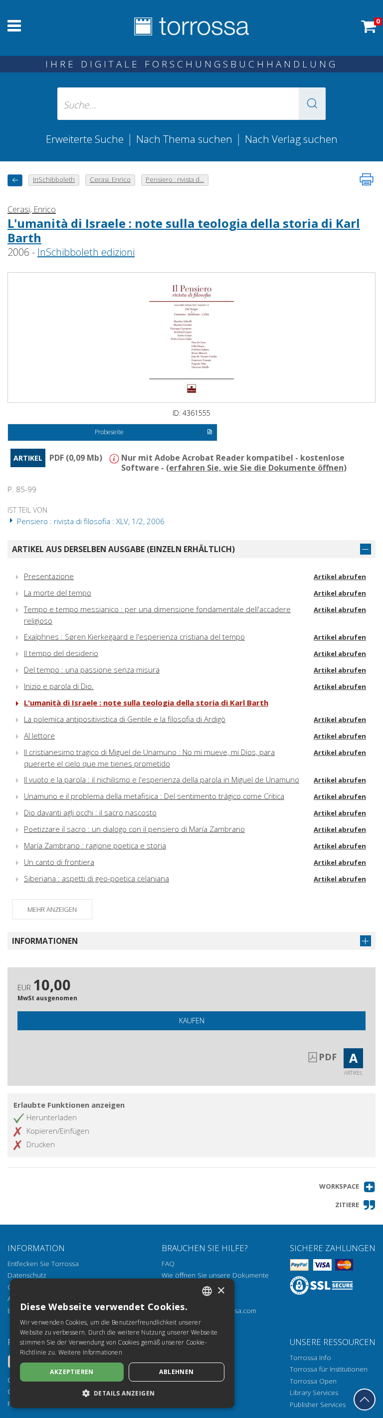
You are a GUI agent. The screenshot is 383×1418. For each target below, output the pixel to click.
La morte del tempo (57, 593)
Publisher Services (318, 1404)
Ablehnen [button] (176, 1372)
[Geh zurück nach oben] (365, 1400)
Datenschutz (26, 1275)
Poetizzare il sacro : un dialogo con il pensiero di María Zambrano (134, 829)
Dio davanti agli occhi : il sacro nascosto (90, 812)
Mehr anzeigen (52, 909)
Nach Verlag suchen (291, 139)
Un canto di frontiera (59, 862)
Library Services (314, 1392)
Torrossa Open (313, 1381)
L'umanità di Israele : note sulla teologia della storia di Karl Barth (183, 230)
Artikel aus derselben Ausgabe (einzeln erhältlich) (123, 549)
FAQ (168, 1263)
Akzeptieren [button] (71, 1372)
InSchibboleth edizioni (86, 252)
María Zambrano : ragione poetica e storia (95, 845)
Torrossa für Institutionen (329, 1369)
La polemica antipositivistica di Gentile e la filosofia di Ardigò (124, 719)
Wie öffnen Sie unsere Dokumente (215, 1275)
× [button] (220, 1291)
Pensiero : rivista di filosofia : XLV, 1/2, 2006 (90, 521)
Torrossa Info (310, 1357)
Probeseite (109, 432)
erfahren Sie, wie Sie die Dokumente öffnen (256, 467)
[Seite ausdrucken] (367, 179)
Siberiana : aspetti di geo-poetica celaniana (96, 878)
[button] (312, 103)
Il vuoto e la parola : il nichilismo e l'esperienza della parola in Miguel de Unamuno (161, 779)
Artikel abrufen (340, 576)
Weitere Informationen (90, 1352)
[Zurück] (14, 180)
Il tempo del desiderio (61, 653)
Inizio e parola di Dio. (59, 686)
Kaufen (191, 1020)
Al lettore (39, 735)
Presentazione (49, 576)
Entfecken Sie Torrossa (43, 1263)
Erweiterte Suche (85, 139)
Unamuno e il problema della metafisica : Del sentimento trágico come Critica (154, 796)
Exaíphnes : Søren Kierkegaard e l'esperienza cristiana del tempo (134, 637)
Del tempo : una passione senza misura (92, 670)
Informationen (45, 940)
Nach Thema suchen (184, 139)
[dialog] (122, 1343)
